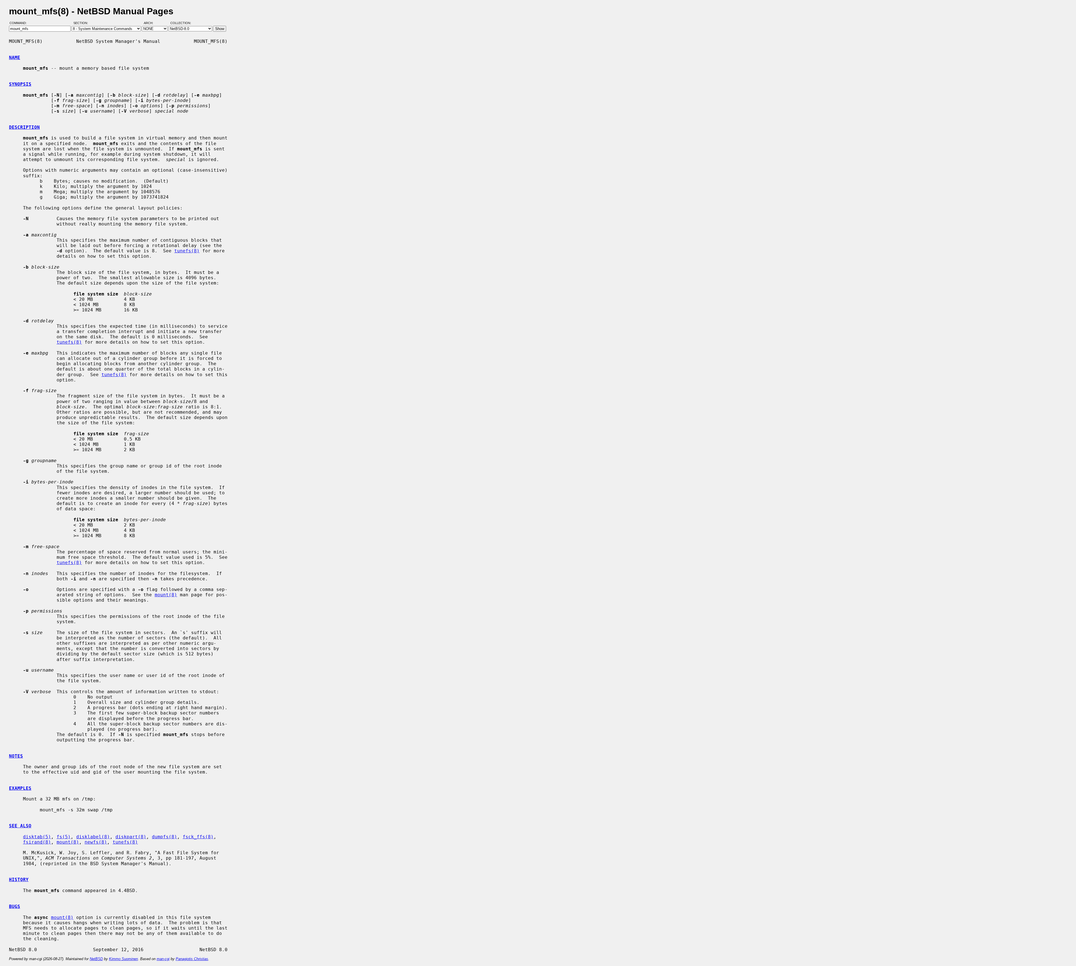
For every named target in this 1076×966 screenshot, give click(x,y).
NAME (14, 57)
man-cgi (163, 959)
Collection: (180, 23)
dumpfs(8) (164, 836)
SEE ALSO (20, 825)
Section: (82, 23)
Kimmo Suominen (123, 959)
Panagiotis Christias (192, 959)
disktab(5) (37, 836)
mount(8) (166, 594)
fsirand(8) (37, 842)
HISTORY (19, 879)
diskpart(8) (130, 836)
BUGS (14, 906)
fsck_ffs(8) (198, 836)
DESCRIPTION (24, 127)
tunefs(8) (187, 250)
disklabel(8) (93, 836)
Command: (20, 23)
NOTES (16, 756)
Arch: (151, 23)
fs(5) (64, 836)
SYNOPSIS (20, 84)
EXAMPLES (20, 788)
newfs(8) (96, 842)
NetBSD (96, 959)
